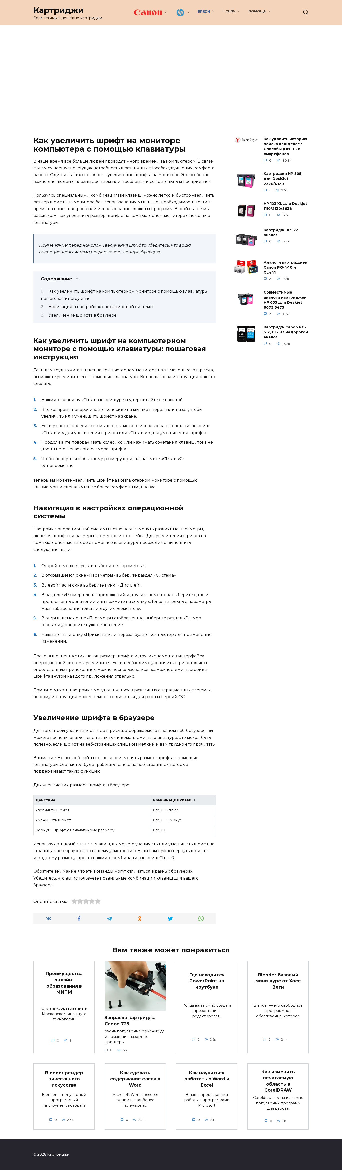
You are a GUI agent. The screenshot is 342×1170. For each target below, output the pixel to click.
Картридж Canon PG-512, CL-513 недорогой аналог (286, 332)
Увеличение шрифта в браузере (83, 315)
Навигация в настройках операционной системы (101, 306)
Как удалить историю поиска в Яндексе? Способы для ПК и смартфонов (285, 146)
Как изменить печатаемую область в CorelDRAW (278, 1081)
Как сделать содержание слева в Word (135, 1078)
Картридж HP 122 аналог (281, 232)
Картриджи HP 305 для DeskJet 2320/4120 (282, 179)
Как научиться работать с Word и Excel (206, 1078)
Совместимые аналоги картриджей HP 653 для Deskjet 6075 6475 (285, 300)
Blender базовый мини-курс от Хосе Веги (278, 980)
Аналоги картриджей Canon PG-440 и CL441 (285, 267)
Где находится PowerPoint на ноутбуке (207, 980)
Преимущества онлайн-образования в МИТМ (64, 983)
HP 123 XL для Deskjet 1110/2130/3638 (285, 206)
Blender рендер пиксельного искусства (64, 1078)
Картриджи (58, 10)
